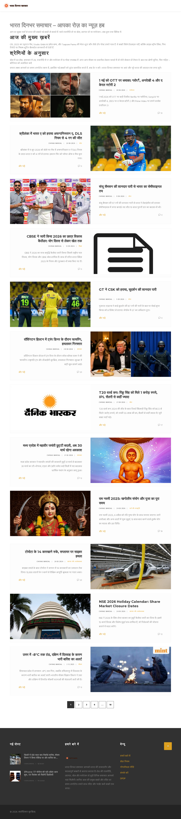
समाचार (79, 349)
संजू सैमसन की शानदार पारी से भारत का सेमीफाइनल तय (130, 188)
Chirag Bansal (105, 90)
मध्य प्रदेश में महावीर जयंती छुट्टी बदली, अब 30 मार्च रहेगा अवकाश (52, 447)
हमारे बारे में (125, 756)
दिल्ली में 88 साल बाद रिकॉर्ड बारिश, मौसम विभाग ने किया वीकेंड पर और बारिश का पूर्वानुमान (41, 756)
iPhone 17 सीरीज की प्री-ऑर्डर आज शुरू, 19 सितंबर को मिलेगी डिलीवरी (41, 773)
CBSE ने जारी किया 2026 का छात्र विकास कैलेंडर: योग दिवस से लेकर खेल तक (54, 238)
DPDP (123, 778)
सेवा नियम (124, 761)
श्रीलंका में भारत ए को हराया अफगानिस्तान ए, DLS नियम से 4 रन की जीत (50, 135)
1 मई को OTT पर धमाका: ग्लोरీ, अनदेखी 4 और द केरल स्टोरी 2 (130, 82)
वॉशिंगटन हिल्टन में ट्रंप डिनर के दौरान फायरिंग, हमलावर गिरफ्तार (53, 341)
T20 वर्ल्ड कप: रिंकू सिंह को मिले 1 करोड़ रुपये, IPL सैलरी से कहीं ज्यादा (128, 394)
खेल (80, 143)
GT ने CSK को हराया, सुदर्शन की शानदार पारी (127, 289)
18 (110, 705)
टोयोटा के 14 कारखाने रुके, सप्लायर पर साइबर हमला (53, 554)
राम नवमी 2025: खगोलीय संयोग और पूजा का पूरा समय (129, 501)
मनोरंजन (132, 90)
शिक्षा (80, 246)
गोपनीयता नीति (127, 767)
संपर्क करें (124, 773)
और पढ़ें (102, 113)
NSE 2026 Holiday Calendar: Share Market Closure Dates (129, 604)
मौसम (80, 664)
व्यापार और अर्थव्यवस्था (74, 561)
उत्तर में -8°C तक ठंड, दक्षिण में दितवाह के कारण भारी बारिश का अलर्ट (52, 657)
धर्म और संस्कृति (135, 508)
